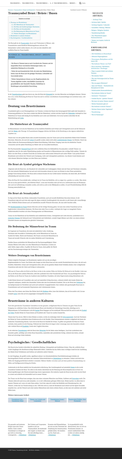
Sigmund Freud (26, 149)
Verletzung (79, 282)
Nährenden (71, 113)
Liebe (22, 118)
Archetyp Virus (97, 19)
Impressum (42, 450)
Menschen (43, 330)
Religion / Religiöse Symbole (100, 30)
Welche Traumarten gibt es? (100, 104)
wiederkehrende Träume (64, 140)
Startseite (10, 10)
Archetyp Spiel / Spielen (99, 22)
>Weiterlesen (22, 435)
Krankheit (25, 326)
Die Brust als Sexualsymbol (20, 29)
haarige (37, 310)
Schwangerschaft (68, 317)
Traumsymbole (18, 10)
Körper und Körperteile (29, 10)
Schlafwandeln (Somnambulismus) (102, 90)
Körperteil (49, 94)
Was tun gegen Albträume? (100, 83)
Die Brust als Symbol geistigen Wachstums (25, 27)
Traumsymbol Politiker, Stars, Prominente (77, 400)
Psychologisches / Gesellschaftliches (20, 38)
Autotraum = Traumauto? (99, 96)
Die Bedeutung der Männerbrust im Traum (25, 31)
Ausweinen (75, 378)
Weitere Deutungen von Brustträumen (23, 33)
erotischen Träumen (14, 218)
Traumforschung (17, 94)
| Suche (84, 3)
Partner (73, 367)
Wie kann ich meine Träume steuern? (103, 101)
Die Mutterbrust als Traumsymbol (22, 24)
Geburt (32, 140)
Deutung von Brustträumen (18, 22)
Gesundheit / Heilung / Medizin (101, 27)
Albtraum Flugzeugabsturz (99, 56)
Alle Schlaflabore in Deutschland (101, 54)
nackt (15, 294)
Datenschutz (49, 450)
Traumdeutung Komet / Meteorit (57, 400)
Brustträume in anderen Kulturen (19, 35)
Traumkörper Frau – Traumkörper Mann (18, 400)
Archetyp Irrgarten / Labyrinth (101, 25)
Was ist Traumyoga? (98, 114)
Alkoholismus (57, 358)
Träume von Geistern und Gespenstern (37, 400)
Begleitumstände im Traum (19, 207)
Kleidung (45, 291)
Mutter (16, 131)
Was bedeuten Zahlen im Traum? (101, 93)
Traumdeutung (22, 330)
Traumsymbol (25, 43)
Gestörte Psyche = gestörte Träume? (102, 98)
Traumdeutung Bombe (98, 33)
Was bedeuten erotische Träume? (101, 106)
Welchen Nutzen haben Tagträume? (102, 109)
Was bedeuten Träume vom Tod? (101, 64)
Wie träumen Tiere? (97, 76)
